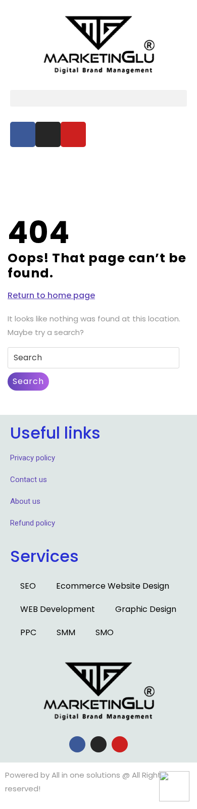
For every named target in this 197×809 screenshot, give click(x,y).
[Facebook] (22, 134)
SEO (28, 586)
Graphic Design (145, 609)
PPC (28, 632)
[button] (98, 98)
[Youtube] (73, 134)
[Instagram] (48, 134)
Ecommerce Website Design (112, 586)
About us (25, 501)
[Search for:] (93, 358)
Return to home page (51, 295)
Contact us (28, 479)
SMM (66, 632)
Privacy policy (32, 457)
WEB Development (57, 609)
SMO (104, 632)
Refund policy (32, 523)
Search (28, 381)
